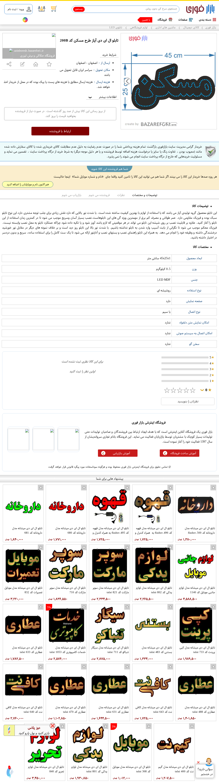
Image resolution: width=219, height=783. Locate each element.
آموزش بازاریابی (121, 453)
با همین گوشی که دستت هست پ (132, 20)
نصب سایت (11, 20)
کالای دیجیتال (190, 27)
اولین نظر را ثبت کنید (82, 371)
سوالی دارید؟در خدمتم (205, 772)
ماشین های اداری (165, 27)
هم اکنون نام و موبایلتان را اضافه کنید (28, 184)
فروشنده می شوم (99, 195)
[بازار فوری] (200, 9)
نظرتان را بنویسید (188, 401)
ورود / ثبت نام (16, 9)
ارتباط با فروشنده (60, 131)
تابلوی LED (116, 27)
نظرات (121, 195)
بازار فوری (210, 27)
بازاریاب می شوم (71, 195)
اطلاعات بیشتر (102, 96)
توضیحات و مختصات (144, 195)
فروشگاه (162, 19)
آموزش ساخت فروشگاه (183, 453)
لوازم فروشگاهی (138, 27)
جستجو (79, 9)
